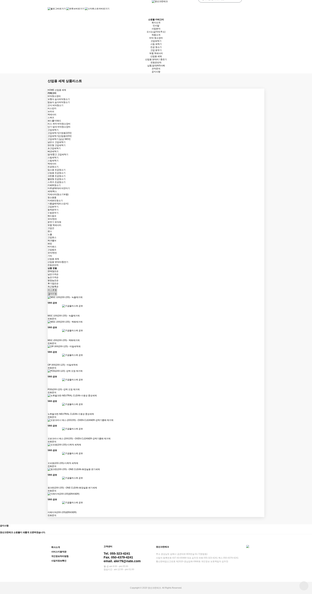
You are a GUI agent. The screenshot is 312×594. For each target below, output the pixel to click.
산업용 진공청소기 (57, 173)
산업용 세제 (156, 56)
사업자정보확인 (58, 560)
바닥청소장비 (54, 96)
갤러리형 (52, 294)
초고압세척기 (54, 148)
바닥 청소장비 (156, 38)
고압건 (51, 228)
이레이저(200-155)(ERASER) (62, 512)
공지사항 (156, 71)
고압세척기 (156, 41)
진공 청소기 (156, 47)
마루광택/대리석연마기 (59, 188)
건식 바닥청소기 (55, 105)
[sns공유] (49, 325)
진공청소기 (53, 167)
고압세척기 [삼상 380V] (59, 139)
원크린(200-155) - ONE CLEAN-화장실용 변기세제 (72, 487)
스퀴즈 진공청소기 (57, 182)
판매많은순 (53, 271)
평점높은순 (53, 280)
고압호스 (52, 237)
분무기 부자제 (54, 222)
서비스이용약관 (58, 551)
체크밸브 (52, 240)
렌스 (50, 231)
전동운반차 (156, 62)
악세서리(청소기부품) (58, 194)
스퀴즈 (51, 117)
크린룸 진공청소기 (57, 176)
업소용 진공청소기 (57, 170)
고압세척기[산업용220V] (59, 136)
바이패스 (52, 246)
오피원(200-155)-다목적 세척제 (63, 463)
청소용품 (52, 197)
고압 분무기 (156, 50)
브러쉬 (51, 111)
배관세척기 (53, 151)
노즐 (50, 234)
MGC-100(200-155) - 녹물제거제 (64, 315)
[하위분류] (58, 130)
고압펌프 (52, 249)
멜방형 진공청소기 (57, 179)
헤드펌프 (52, 216)
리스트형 (52, 290)
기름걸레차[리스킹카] (58, 203)
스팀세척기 (53, 157)
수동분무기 (53, 213)
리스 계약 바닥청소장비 (59, 124)
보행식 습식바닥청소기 (59, 99)
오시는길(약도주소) (156, 32)
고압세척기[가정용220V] (59, 133)
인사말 (156, 25)
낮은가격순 (53, 274)
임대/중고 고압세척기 (58, 154)
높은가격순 (53, 277)
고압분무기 (53, 206)
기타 (50, 256)
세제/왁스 (52, 191)
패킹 (50, 243)
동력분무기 (53, 210)
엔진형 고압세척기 (57, 145)
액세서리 (52, 114)
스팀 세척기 (156, 44)
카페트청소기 (54, 185)
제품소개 (156, 35)
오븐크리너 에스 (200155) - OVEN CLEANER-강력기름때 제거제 (79, 438)
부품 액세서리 (156, 53)
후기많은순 (53, 283)
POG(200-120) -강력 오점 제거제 (64, 389)
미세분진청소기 (55, 200)
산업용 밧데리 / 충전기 (156, 59)
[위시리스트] (48, 325)
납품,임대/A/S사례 (156, 65)
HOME (51, 90)
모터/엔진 (52, 219)
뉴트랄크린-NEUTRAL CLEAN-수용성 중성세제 (71, 414)
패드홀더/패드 (54, 120)
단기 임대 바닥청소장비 (59, 127)
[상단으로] (303, 585)
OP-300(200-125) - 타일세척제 (63, 365)
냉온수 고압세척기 (57, 142)
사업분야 (156, 28)
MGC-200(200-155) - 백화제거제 (64, 340)
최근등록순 (53, 286)
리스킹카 (52, 108)
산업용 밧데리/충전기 (58, 262)
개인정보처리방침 (60, 556)
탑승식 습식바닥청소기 (59, 102)
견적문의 (156, 68)
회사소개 (156, 22)
